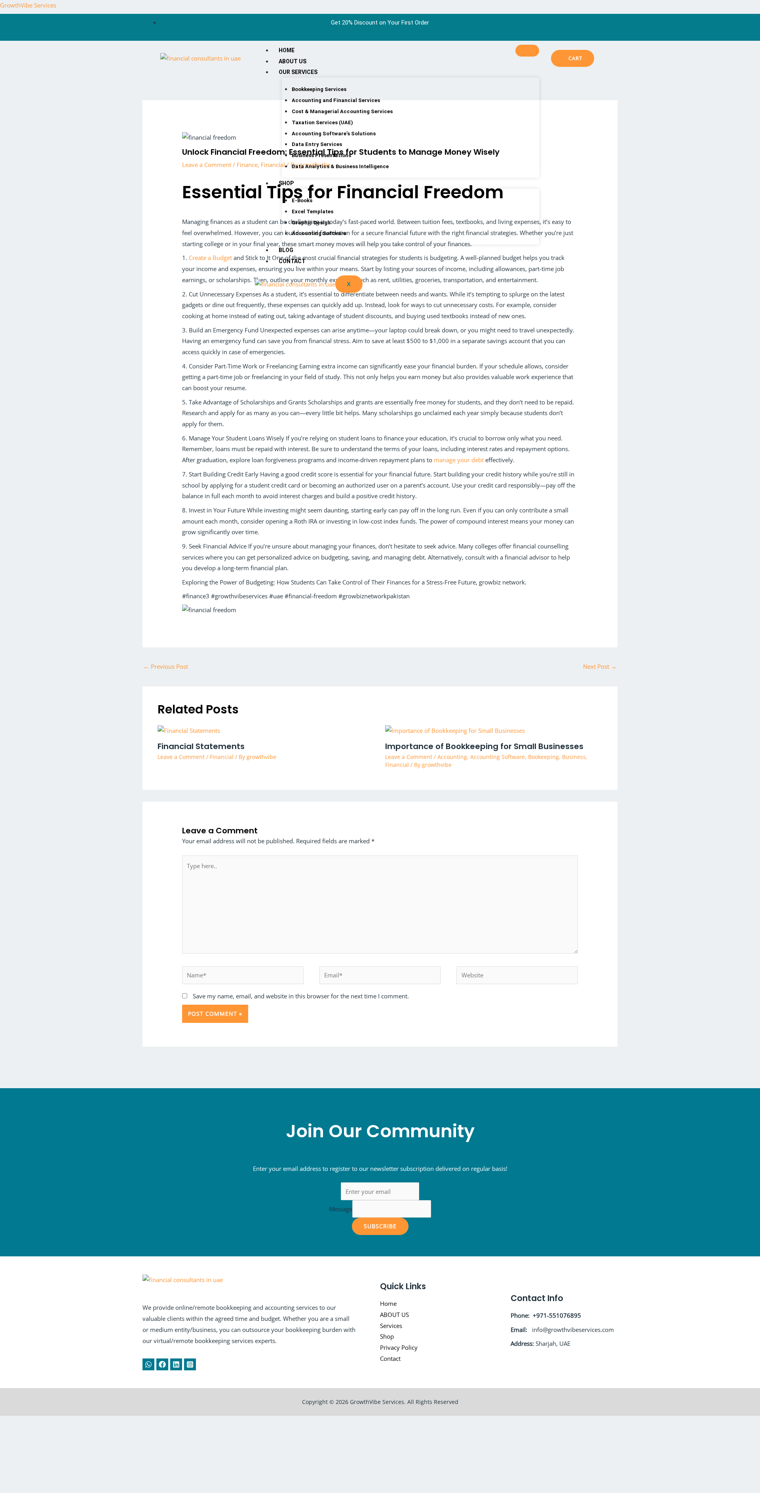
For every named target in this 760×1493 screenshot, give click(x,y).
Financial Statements (201, 746)
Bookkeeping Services (319, 89)
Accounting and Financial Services (336, 100)
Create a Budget (210, 258)
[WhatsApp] (148, 1364)
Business (574, 757)
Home (286, 50)
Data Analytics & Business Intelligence (340, 166)
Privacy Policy (399, 1347)
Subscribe (380, 1226)
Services (391, 1326)
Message (340, 1209)
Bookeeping (543, 757)
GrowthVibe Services (28, 5)
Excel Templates (312, 211)
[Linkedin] (176, 1364)
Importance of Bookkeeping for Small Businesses (484, 746)
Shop (286, 183)
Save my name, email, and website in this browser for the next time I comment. (301, 996)
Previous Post (165, 666)
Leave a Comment (206, 165)
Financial (222, 757)
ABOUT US (292, 61)
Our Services (298, 72)
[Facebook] (162, 1364)
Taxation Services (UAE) (322, 122)
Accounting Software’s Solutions (334, 134)
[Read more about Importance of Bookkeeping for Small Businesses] (455, 730)
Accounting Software (319, 233)
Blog (286, 250)
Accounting (452, 757)
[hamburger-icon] (527, 51)
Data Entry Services (317, 144)
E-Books (302, 200)
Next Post (600, 666)
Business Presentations (321, 155)
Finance (247, 165)
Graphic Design (311, 223)
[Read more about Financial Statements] (189, 730)
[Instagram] (190, 1364)
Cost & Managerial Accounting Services (342, 111)
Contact (292, 261)
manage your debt (459, 460)
